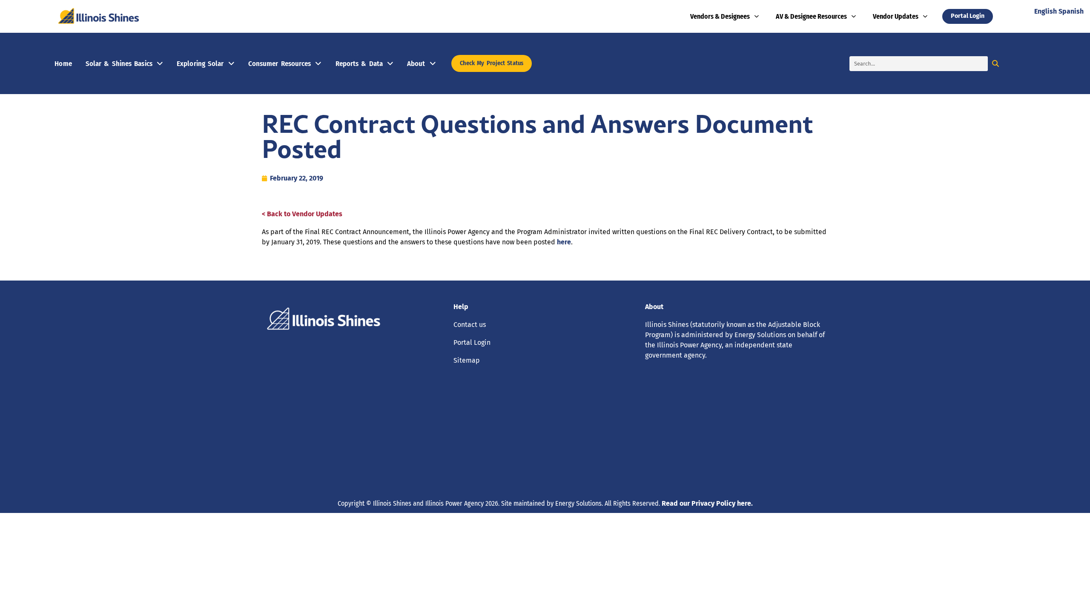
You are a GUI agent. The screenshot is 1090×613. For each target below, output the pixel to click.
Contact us (469, 325)
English (1045, 11)
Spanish (1071, 11)
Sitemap (466, 360)
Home (63, 63)
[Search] (995, 63)
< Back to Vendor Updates (302, 214)
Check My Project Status (491, 63)
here (564, 242)
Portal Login (471, 342)
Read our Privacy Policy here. (707, 503)
